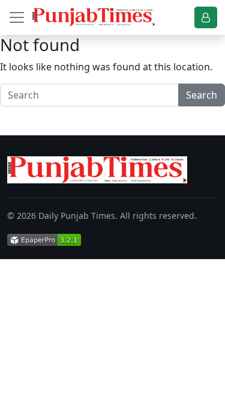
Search (201, 95)
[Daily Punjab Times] (93, 17)
